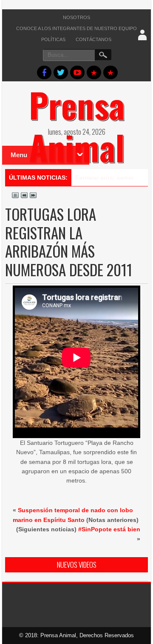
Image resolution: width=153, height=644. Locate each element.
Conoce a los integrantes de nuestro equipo (76, 28)
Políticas (53, 39)
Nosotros (76, 17)
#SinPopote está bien (109, 529)
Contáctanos (93, 39)
